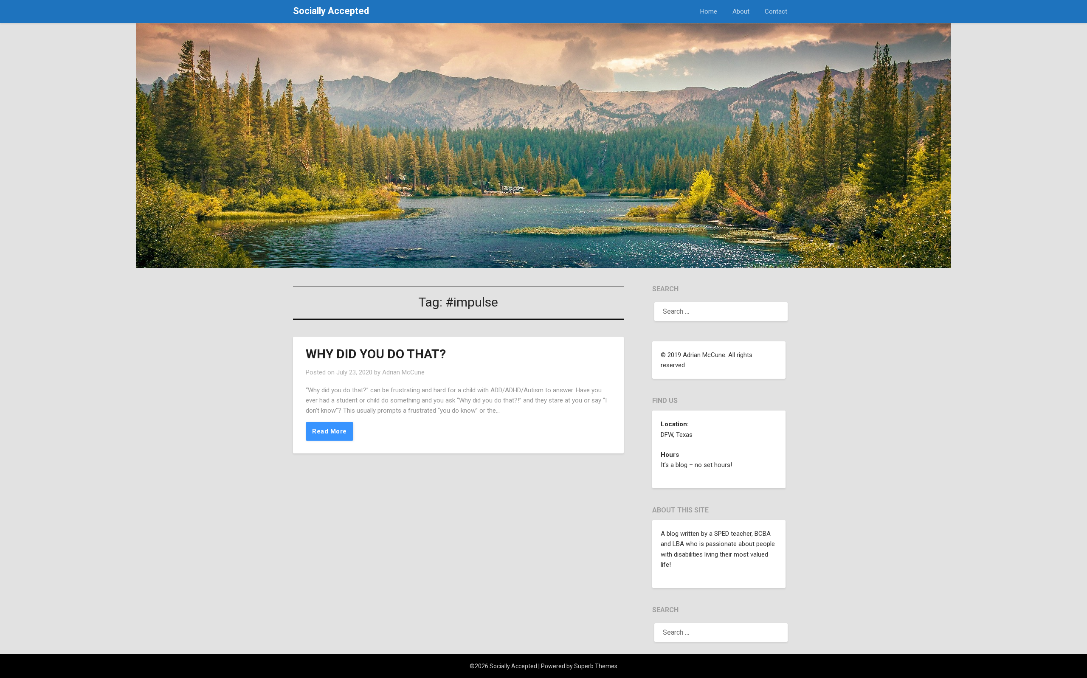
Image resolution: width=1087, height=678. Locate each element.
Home (708, 11)
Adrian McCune (403, 372)
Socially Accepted (331, 11)
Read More (329, 431)
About (740, 11)
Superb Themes (595, 666)
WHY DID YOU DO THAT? (376, 353)
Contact (776, 11)
